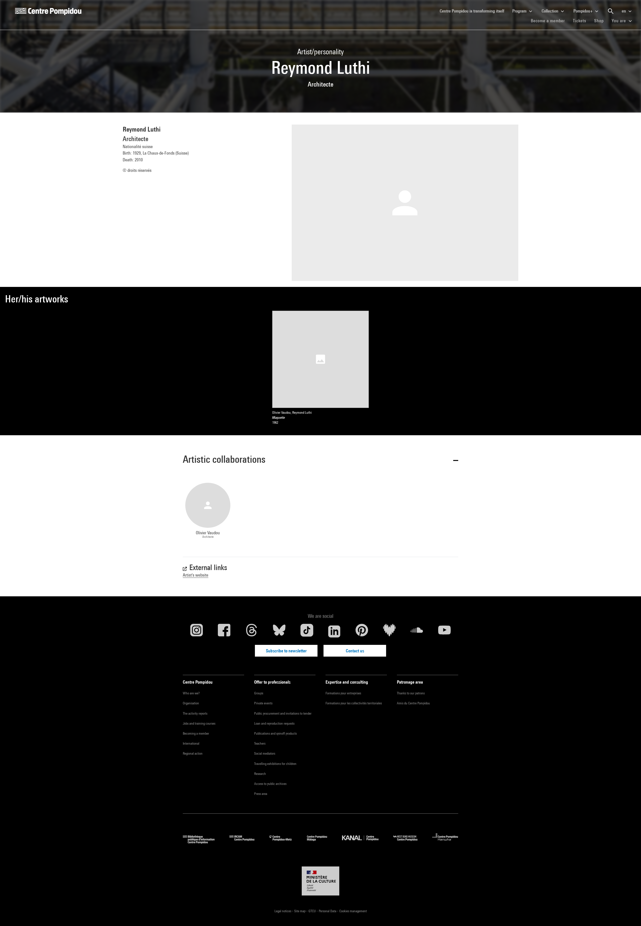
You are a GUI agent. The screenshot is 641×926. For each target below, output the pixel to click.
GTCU (312, 911)
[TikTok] (306, 631)
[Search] (611, 11)
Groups (258, 693)
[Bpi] (202, 842)
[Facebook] (224, 631)
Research (260, 774)
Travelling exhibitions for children (275, 764)
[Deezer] (389, 631)
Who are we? (191, 693)
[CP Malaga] (321, 842)
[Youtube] (444, 631)
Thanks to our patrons (411, 693)
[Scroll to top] (629, 914)
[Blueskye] (279, 631)
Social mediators (264, 753)
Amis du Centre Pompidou (413, 703)
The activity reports (195, 713)
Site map (300, 911)
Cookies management (353, 911)
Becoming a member (196, 733)
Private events (263, 703)
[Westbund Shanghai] (409, 842)
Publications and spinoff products (275, 733)
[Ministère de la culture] (320, 880)
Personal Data (328, 911)
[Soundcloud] (417, 631)
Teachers (259, 743)
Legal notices (283, 911)
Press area (260, 794)
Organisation (191, 703)
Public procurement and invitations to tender (282, 713)
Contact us (355, 650)
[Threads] (251, 631)
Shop (601, 20)
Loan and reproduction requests (274, 723)
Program (520, 11)
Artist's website (195, 575)
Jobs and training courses (199, 723)
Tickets (579, 20)
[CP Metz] (284, 842)
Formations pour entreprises (343, 693)
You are (619, 20)
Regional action (193, 753)
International (191, 743)
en (624, 11)
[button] (320, 460)
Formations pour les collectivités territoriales (354, 703)
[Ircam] (245, 842)
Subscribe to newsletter (286, 650)
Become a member (550, 20)
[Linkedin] (334, 631)
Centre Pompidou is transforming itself (474, 11)
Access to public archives (270, 784)
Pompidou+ (583, 11)
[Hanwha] (445, 842)
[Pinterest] (362, 631)
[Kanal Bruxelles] (364, 842)
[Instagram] (196, 631)
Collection (550, 11)
